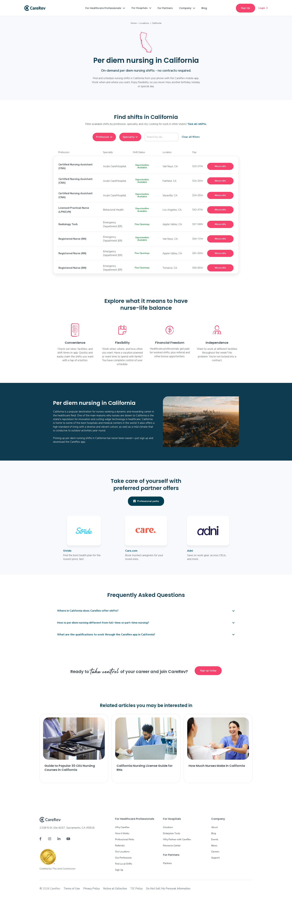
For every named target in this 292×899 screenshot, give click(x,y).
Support (215, 857)
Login (263, 8)
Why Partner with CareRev (177, 839)
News (214, 845)
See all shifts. (197, 124)
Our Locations (122, 851)
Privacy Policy (91, 888)
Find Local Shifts (123, 863)
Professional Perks (124, 839)
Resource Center (171, 845)
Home (134, 23)
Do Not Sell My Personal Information (168, 888)
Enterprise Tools (171, 833)
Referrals (120, 845)
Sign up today (208, 670)
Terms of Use (72, 888)
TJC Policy (136, 888)
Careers (215, 851)
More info (220, 166)
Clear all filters (191, 136)
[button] (105, 8)
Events (214, 839)
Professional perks (146, 501)
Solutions (168, 827)
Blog (213, 833)
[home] (34, 8)
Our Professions (123, 857)
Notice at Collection (115, 888)
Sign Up (245, 8)
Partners (167, 863)
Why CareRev (122, 827)
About (214, 827)
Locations (144, 23)
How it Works (122, 833)
